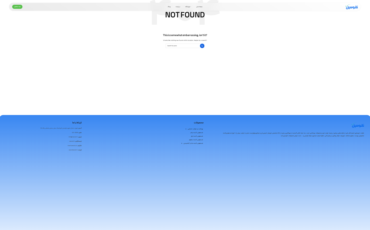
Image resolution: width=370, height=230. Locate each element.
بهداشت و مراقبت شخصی (195, 129)
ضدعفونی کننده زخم (197, 133)
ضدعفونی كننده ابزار (197, 136)
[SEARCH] (202, 46)
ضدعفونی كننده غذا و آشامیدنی (193, 143)
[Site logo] (351, 7)
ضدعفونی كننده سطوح (196, 140)
